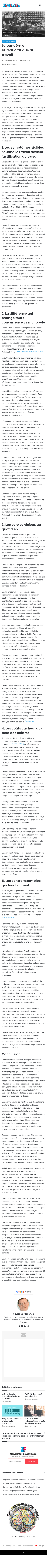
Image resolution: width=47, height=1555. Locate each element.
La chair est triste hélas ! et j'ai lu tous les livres (21, 1487)
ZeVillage (40, 1546)
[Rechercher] (40, 5)
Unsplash (6, 35)
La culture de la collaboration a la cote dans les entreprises (34, 1421)
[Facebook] (22, 1326)
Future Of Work (9, 41)
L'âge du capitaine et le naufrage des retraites (21, 1494)
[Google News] (23, 1291)
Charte (14, 1536)
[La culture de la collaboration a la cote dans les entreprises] (34, 1411)
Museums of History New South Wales (24, 33)
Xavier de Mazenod (10, 60)
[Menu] (44, 5)
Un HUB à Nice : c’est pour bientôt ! (33, 1395)
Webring (22, 1536)
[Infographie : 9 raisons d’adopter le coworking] (12, 1411)
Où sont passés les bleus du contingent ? (19, 1483)
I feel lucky (31, 1536)
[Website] (19, 1326)
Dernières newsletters (12, 1473)
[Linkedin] (25, 1326)
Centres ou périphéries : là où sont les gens (20, 1491)
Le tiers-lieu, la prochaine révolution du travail (11, 1396)
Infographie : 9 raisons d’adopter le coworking (12, 1421)
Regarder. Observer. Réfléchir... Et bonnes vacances (23, 1480)
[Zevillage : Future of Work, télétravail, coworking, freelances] (11, 5)
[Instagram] (27, 1326)
